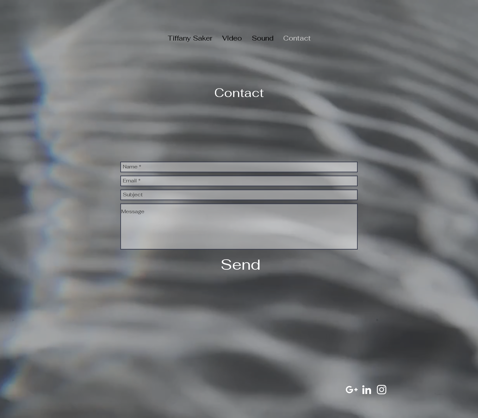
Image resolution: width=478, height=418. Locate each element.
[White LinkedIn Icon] (366, 389)
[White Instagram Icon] (381, 389)
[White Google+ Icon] (351, 389)
